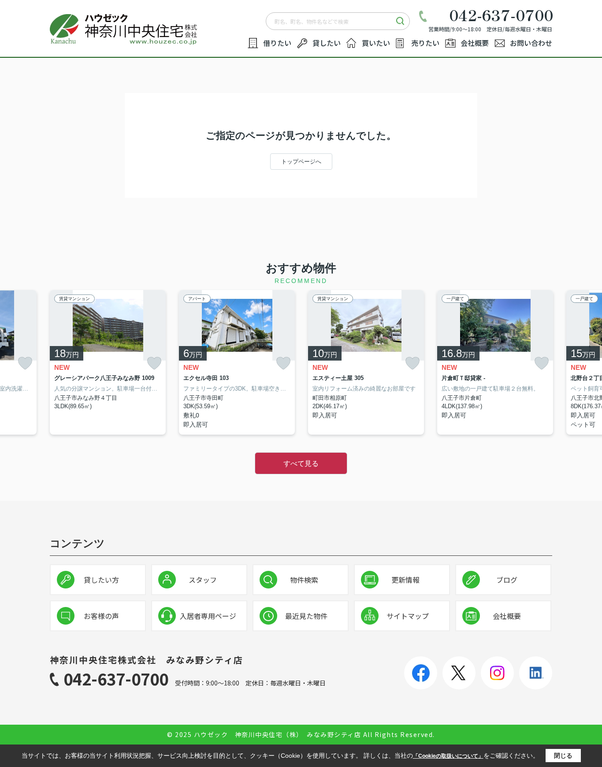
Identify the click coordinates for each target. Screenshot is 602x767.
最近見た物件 (306, 616)
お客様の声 (101, 616)
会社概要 (475, 42)
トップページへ (301, 161)
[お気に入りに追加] (25, 363)
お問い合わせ (531, 42)
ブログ (506, 579)
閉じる (563, 755)
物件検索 (304, 579)
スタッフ (203, 579)
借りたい (277, 42)
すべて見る (301, 463)
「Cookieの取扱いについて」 (448, 756)
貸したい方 (101, 579)
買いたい (376, 42)
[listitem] (107, 362)
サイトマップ (407, 616)
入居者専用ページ (208, 616)
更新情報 (405, 579)
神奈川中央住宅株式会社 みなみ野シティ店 (146, 659)
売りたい (425, 42)
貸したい (326, 42)
